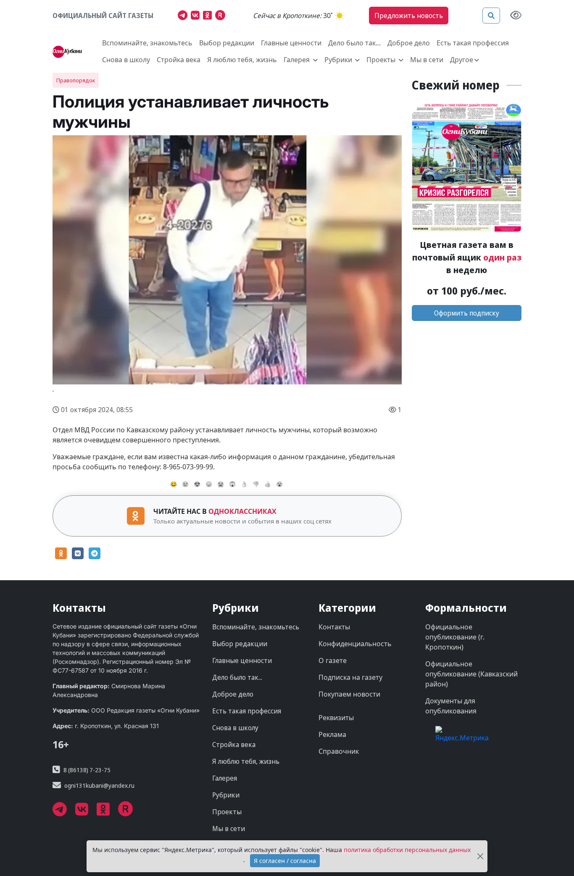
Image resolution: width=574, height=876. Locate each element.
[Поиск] (491, 16)
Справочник (339, 751)
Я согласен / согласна (285, 861)
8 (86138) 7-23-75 (87, 770)
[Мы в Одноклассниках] (209, 16)
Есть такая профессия (473, 42)
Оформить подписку (466, 313)
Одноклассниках (242, 511)
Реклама (332, 734)
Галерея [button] (297, 59)
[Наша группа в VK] (197, 16)
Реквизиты (336, 717)
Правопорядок (75, 80)
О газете (333, 660)
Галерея (224, 778)
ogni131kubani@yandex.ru (99, 785)
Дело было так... (354, 42)
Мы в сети (426, 59)
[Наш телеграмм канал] (184, 16)
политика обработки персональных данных (407, 850)
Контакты (334, 626)
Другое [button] (461, 59)
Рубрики (226, 795)
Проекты (227, 811)
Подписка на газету (350, 677)
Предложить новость (408, 15)
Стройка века (178, 59)
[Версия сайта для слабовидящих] (515, 15)
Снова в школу (126, 59)
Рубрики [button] (339, 59)
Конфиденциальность (355, 643)
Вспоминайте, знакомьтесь (147, 42)
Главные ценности (291, 42)
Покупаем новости (349, 694)
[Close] (480, 856)
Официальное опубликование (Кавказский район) (471, 674)
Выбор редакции (226, 42)
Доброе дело (408, 42)
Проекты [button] (381, 59)
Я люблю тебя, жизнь (242, 59)
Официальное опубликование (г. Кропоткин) (454, 637)
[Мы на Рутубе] (222, 16)
